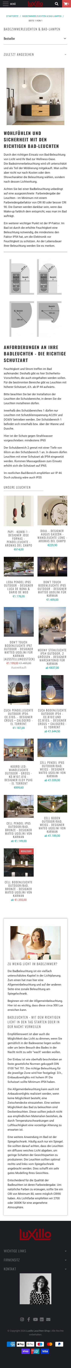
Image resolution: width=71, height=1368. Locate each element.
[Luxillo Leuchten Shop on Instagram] (22, 1319)
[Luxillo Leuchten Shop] (35, 3)
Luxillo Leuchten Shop (38, 1330)
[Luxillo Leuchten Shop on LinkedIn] (42, 1319)
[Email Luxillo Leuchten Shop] (48, 1319)
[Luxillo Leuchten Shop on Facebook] (29, 1319)
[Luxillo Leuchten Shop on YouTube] (35, 1319)
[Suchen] (58, 3)
